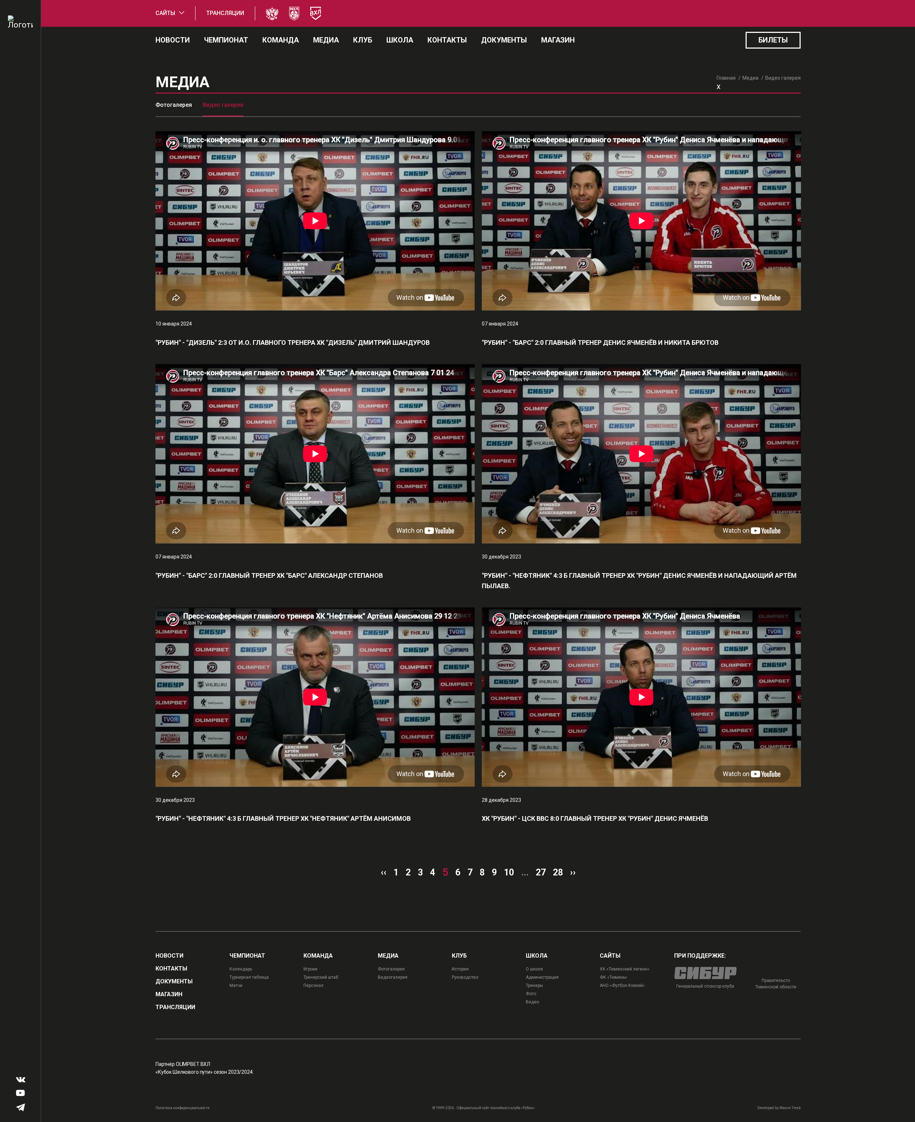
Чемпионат (226, 40)
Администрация (542, 977)
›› (573, 872)
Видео (532, 1001)
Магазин (558, 40)
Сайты (165, 13)
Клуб (362, 40)
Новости (172, 40)
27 (541, 872)
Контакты (447, 40)
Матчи (235, 985)
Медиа (326, 40)
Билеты (773, 40)
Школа (399, 40)
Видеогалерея (392, 977)
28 (558, 872)
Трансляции (225, 13)
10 (509, 872)
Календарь (240, 969)
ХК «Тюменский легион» (624, 969)
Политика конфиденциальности (182, 1108)
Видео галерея (223, 104)
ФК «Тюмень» (613, 977)
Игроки (310, 969)
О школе (534, 969)
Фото (531, 993)
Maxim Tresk (790, 1108)
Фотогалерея (173, 104)
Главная (726, 78)
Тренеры (534, 985)
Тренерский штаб (320, 977)
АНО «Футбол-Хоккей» (622, 985)
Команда (280, 40)
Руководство (465, 977)
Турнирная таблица (249, 977)
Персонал (313, 985)
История (460, 969)
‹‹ (383, 872)
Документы (504, 40)
